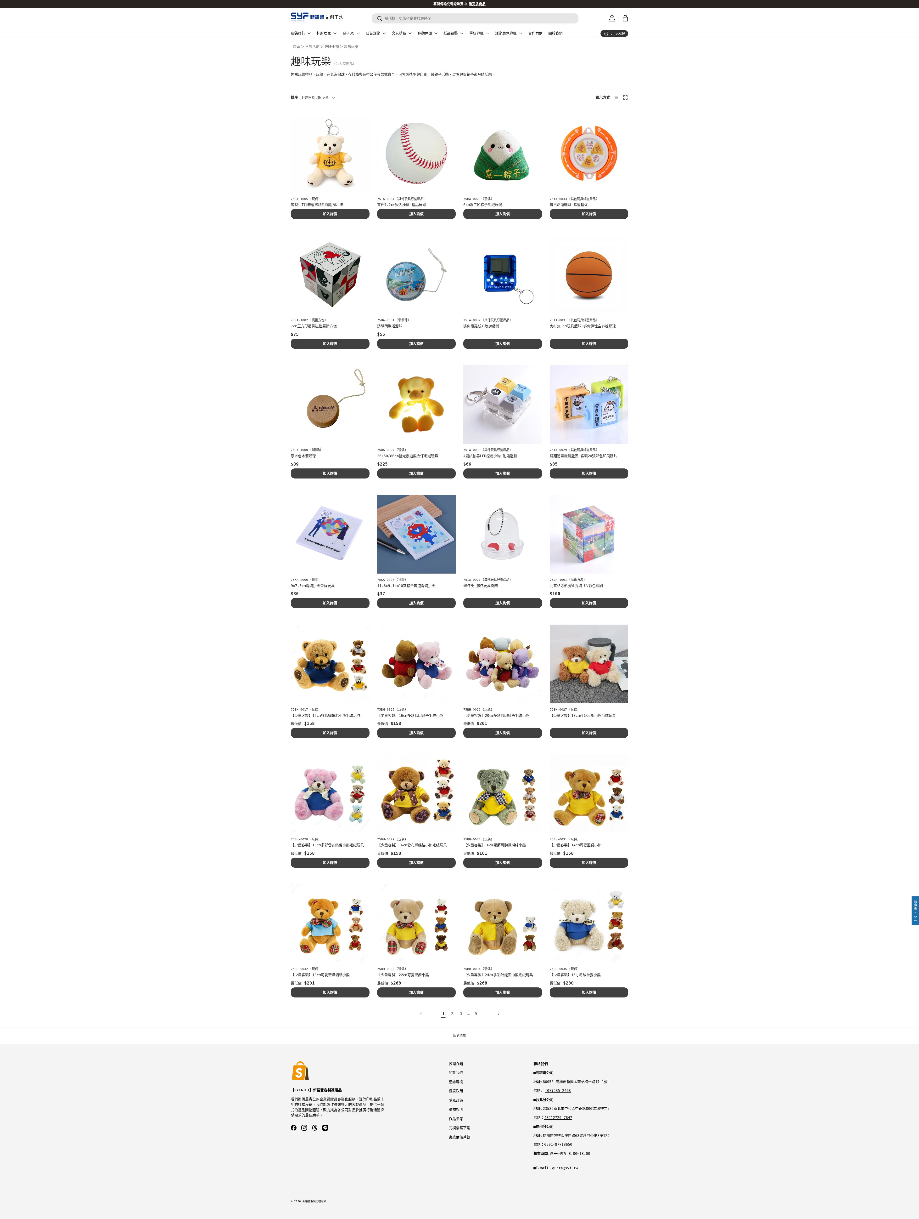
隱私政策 (456, 1100)
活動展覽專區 (506, 33)
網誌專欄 (456, 1082)
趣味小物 (332, 47)
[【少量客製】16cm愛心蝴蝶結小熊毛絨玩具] (416, 793)
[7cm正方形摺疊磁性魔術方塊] (330, 274)
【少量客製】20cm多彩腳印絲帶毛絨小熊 (496, 715)
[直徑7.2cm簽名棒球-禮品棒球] (416, 153)
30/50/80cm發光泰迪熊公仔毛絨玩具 (407, 456)
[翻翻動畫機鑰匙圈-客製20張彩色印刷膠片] (589, 404)
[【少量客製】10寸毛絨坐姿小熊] (589, 923)
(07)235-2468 (558, 1090)
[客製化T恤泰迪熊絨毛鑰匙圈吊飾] (330, 153)
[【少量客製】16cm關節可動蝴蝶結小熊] (502, 793)
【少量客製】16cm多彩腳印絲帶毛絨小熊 (410, 715)
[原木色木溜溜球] (330, 404)
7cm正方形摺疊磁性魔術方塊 (314, 326)
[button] (625, 18)
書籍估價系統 (459, 1137)
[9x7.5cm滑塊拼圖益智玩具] (330, 534)
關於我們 (555, 33)
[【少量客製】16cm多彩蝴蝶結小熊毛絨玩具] (330, 664)
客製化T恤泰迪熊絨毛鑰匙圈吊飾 (317, 205)
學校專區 (476, 33)
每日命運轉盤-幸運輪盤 (569, 205)
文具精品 (399, 33)
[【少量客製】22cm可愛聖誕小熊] (416, 923)
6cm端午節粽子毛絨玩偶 (482, 205)
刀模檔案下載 (459, 1128)
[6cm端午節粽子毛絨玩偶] (502, 153)
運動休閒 (425, 33)
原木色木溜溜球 (303, 456)
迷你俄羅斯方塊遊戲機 (481, 326)
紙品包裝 (450, 33)
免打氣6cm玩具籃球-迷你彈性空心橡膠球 (583, 326)
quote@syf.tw (565, 1168)
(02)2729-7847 (558, 1118)
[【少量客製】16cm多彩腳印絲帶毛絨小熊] (416, 664)
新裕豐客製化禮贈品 (314, 1201)
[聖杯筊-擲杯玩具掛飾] (502, 534)
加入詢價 (330, 214)
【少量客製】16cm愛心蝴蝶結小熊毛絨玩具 (412, 845)
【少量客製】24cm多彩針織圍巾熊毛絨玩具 (498, 975)
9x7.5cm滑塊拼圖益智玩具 (313, 586)
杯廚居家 (324, 33)
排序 (294, 97)
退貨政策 (456, 1091)
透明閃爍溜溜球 (389, 326)
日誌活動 (373, 33)
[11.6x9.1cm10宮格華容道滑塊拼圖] (416, 534)
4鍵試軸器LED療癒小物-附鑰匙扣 (490, 456)
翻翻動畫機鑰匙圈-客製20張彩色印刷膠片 (583, 456)
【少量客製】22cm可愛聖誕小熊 (403, 975)
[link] (422, 1014)
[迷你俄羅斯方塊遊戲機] (502, 274)
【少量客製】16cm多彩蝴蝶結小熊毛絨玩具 (325, 715)
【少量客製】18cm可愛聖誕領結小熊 (320, 975)
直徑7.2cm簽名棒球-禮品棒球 (401, 205)
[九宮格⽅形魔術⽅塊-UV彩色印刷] (589, 534)
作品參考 (456, 1119)
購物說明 (456, 1109)
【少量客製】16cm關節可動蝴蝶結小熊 (494, 845)
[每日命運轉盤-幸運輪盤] (589, 153)
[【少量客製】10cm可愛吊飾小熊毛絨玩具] (589, 664)
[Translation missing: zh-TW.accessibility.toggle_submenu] (309, 33)
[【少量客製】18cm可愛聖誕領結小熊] (330, 923)
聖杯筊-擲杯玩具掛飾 (480, 586)
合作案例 (535, 33)
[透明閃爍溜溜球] (416, 274)
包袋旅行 (298, 33)
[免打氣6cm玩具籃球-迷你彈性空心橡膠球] (589, 274)
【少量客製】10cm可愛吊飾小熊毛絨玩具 (583, 715)
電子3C (348, 33)
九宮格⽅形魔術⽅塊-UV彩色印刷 (576, 586)
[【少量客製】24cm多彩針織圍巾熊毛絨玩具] (502, 923)
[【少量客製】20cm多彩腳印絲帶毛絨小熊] (502, 664)
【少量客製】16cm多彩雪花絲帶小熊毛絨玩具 (327, 845)
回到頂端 (459, 1035)
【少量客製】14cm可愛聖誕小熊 (575, 845)
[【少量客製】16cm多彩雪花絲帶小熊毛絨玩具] (330, 793)
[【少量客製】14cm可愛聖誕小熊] (589, 793)
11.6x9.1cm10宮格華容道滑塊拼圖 (406, 586)
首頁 (296, 47)
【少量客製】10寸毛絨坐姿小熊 (575, 975)
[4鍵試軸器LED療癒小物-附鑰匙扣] (502, 404)
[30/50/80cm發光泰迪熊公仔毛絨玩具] (416, 404)
